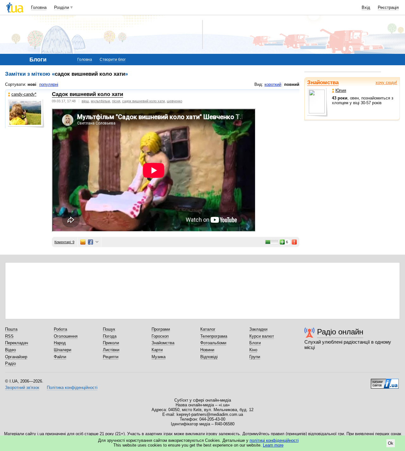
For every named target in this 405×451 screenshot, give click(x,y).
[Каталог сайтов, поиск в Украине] (385, 381)
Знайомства (323, 82)
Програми (161, 329)
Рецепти (110, 356)
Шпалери (62, 349)
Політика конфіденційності (72, 387)
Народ (60, 342)
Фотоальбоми (213, 342)
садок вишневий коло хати (143, 101)
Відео (10, 349)
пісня (116, 101)
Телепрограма (213, 336)
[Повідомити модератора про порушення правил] (294, 242)
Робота (60, 329)
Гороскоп (160, 336)
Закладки (258, 329)
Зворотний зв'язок (22, 387)
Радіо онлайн (340, 331)
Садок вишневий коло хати (87, 94)
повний (291, 84)
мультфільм (100, 101)
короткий (273, 84)
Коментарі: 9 (64, 242)
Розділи (61, 7)
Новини (207, 349)
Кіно (253, 349)
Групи (254, 356)
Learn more (273, 445)
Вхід (366, 7)
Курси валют (261, 336)
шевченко (174, 101)
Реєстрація (388, 7)
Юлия (340, 90)
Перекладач (16, 342)
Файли (60, 356)
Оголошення (66, 336)
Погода (109, 336)
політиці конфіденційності (274, 440)
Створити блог (113, 59)
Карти (157, 349)
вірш (85, 101)
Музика (158, 356)
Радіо (10, 363)
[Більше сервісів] (97, 242)
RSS (9, 336)
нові (32, 84)
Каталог (207, 329)
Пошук (109, 329)
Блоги (255, 342)
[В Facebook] (90, 242)
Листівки (111, 349)
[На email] (82, 242)
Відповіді (209, 356)
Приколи (111, 342)
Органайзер (16, 356)
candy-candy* (23, 94)
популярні (48, 84)
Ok (390, 443)
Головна (39, 7)
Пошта (11, 329)
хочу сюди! (386, 82)
